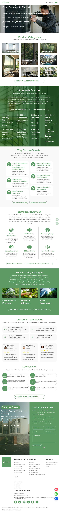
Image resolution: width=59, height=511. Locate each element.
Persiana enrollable (18, 466)
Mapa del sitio (5, 509)
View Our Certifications (36, 202)
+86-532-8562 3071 (12, 421)
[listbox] (51, 2)
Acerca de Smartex (18, 481)
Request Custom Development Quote (38, 263)
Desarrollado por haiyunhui (42, 507)
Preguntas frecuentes (51, 464)
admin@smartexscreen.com (19, 416)
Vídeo (47, 466)
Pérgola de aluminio (33, 472)
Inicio (15, 479)
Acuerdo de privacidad (16, 509)
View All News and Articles (27, 396)
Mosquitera (16, 462)
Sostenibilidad (17, 483)
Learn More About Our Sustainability (18, 309)
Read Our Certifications (41, 309)
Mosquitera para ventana (34, 468)
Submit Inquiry (37, 445)
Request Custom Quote (14, 26)
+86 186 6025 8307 (13, 419)
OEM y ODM (17, 486)
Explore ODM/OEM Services (16, 21)
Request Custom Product (27, 81)
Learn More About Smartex (18, 109)
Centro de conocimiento (51, 462)
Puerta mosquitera (18, 468)
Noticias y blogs (17, 488)
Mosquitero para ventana (19, 470)
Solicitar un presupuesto (38, 109)
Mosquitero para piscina (19, 464)
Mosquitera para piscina (34, 464)
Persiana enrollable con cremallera (37, 474)
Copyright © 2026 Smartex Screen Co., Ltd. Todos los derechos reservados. (19, 507)
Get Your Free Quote (18, 202)
